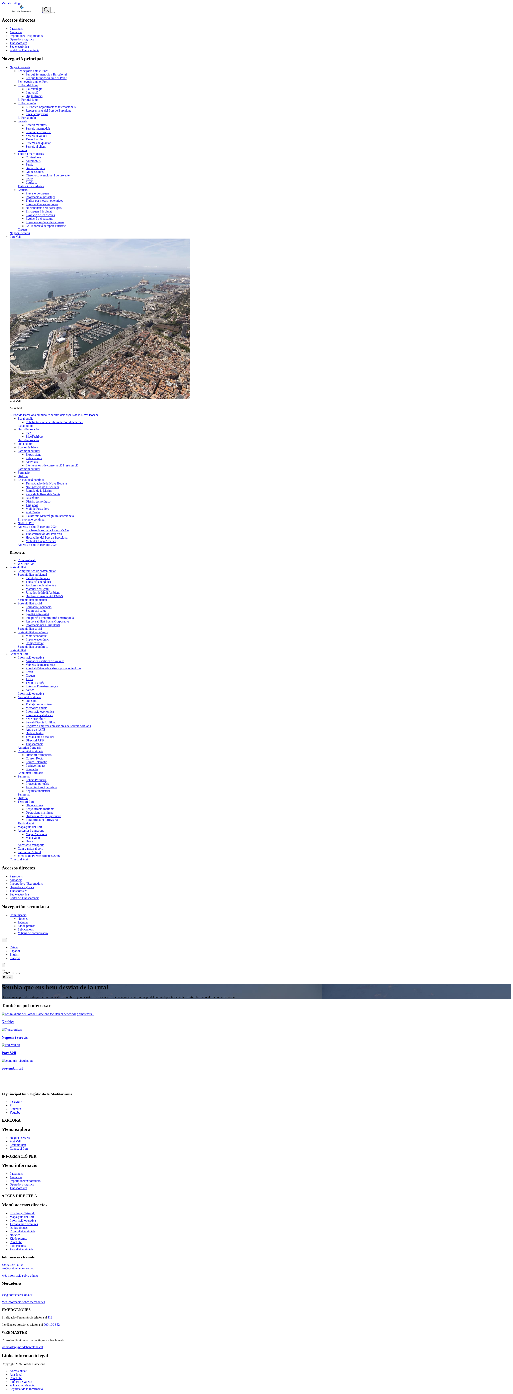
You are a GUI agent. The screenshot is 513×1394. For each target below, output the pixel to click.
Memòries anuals (36, 708)
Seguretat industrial (38, 791)
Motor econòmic (36, 636)
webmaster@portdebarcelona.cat (22, 1347)
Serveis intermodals (38, 128)
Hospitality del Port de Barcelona (47, 537)
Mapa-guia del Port (30, 827)
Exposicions (33, 454)
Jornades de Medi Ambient (43, 592)
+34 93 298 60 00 (13, 1264)
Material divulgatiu (37, 589)
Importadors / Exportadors (26, 35)
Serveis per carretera (38, 132)
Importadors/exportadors (25, 1180)
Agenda (23, 922)
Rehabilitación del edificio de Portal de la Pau (54, 422)
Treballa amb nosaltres (40, 736)
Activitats (32, 461)
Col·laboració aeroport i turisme (46, 226)
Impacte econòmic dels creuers (45, 222)
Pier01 (30, 433)
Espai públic (25, 418)
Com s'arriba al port (30, 848)
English (14, 954)
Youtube (15, 1112)
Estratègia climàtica (38, 578)
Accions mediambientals (41, 585)
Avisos (30, 690)
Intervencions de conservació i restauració (52, 465)
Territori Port (26, 801)
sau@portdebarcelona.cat (17, 1268)
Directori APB (35, 740)
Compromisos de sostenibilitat (37, 571)
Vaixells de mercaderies (40, 664)
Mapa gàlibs (33, 837)
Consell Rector (35, 758)
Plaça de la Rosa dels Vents (43, 494)
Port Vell (15, 236)
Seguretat (23, 776)
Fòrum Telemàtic (36, 762)
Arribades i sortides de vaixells (45, 661)
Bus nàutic (32, 498)
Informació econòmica (40, 711)
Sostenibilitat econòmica (33, 632)
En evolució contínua (31, 479)
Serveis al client (35, 146)
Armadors (16, 32)
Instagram (16, 1101)
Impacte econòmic (37, 639)
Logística (31, 182)
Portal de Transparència (24, 50)
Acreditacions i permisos (41, 787)
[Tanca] (3, 970)
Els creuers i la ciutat (39, 211)
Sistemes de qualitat (38, 143)
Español (15, 951)
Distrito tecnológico (38, 501)
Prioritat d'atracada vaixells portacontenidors (53, 668)
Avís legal (16, 1374)
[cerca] (46, 10)
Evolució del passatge (39, 218)
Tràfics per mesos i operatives (44, 200)
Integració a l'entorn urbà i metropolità (50, 617)
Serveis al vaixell (36, 135)
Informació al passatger (40, 197)
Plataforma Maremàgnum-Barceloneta (50, 516)
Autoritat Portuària (29, 697)
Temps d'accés (35, 682)
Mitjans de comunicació (33, 933)
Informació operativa (31, 657)
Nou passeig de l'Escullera (42, 487)
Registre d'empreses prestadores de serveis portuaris (58, 726)
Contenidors (33, 157)
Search (6, 973)
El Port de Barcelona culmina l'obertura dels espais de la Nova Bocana (54, 415)
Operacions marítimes (39, 812)
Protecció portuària (37, 783)
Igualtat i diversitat (37, 614)
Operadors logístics (22, 39)
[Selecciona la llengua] (4, 940)
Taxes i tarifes (34, 139)
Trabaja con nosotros (39, 704)
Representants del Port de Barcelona (48, 110)
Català (14, 947)
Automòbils (33, 161)
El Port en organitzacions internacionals (51, 107)
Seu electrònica (19, 46)
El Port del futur (28, 85)
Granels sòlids (34, 171)
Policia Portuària (36, 780)
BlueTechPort (34, 436)
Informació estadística (39, 715)
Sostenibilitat (18, 567)
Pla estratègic (34, 89)
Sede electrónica (36, 718)
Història (23, 476)
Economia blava (28, 447)
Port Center (33, 512)
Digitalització (34, 96)
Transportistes (18, 43)
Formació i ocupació (39, 607)
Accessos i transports (31, 830)
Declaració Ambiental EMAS (44, 596)
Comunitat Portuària (30, 751)
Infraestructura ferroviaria (42, 819)
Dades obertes (34, 733)
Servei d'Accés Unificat (41, 722)
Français (15, 958)
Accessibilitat (18, 1371)
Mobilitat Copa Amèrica (41, 541)
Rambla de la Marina (39, 490)
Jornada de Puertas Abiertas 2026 (39, 855)
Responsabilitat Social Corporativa (47, 621)
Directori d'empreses (39, 754)
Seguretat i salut (36, 610)
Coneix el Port (19, 654)
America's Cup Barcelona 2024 (37, 526)
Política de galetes (21, 1381)
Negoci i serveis (20, 67)
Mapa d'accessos (36, 834)
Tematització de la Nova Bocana (46, 483)
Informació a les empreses (42, 204)
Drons (29, 841)
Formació (24, 472)
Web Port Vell (26, 563)
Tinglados (32, 505)
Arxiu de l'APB (35, 729)
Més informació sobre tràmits (20, 1275)
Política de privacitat (22, 1385)
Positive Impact (35, 765)
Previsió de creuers (37, 193)
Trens (29, 679)
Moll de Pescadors (37, 508)
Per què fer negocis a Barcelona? (46, 74)
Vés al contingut (12, 3)
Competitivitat (34, 643)
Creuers (22, 189)
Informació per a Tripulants (43, 625)
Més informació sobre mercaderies (23, 1302)
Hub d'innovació (28, 429)
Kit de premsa (26, 926)
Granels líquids (35, 168)
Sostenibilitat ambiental (32, 574)
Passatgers (16, 28)
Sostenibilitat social (30, 603)
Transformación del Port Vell (44, 534)
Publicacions (34, 458)
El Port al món (27, 103)
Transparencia (34, 744)
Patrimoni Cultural (29, 852)
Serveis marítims (36, 125)
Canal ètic (16, 1242)
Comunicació (18, 915)
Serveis (22, 121)
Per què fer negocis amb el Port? (46, 78)
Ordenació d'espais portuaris (43, 816)
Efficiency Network (22, 1213)
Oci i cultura (25, 443)
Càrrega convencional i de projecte (48, 175)
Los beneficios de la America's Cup (48, 530)
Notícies (23, 918)
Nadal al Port (26, 523)
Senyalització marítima (40, 809)
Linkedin (15, 1109)
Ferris (29, 164)
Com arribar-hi (27, 560)
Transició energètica (38, 581)
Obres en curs (34, 805)
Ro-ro (29, 179)
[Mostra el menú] (53, 12)
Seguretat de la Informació (26, 1389)
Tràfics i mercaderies (31, 153)
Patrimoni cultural (29, 451)
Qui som (31, 700)
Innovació (32, 92)
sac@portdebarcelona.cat (17, 1294)
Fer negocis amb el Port (32, 71)
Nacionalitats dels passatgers (44, 208)
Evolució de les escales (40, 215)
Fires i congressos (37, 114)
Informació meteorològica (42, 686)
